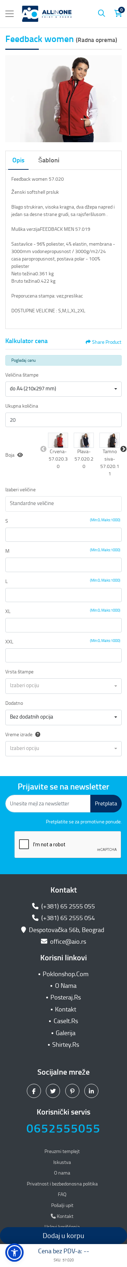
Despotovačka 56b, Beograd (67, 930)
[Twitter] (54, 1091)
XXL (9, 642)
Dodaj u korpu (63, 1235)
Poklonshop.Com (66, 974)
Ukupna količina (21, 406)
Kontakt (65, 1009)
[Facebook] (35, 1091)
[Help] (36, 735)
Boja (9, 455)
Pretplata (106, 803)
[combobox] (63, 389)
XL (8, 611)
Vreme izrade (18, 735)
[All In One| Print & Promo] (46, 14)
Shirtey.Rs (65, 1045)
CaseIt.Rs (66, 1021)
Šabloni (48, 160)
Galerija (65, 1033)
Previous (43, 449)
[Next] (115, 99)
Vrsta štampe (19, 672)
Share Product (106, 342)
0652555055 (63, 1128)
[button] (58, 440)
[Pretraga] (101, 13)
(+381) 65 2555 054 (67, 918)
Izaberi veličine (20, 490)
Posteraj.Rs (65, 997)
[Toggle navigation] (9, 13)
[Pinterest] (73, 1091)
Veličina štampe (21, 375)
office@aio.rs (67, 941)
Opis (18, 160)
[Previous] (12, 99)
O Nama (66, 986)
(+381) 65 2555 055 (67, 906)
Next (123, 449)
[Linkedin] (92, 1091)
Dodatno (14, 703)
